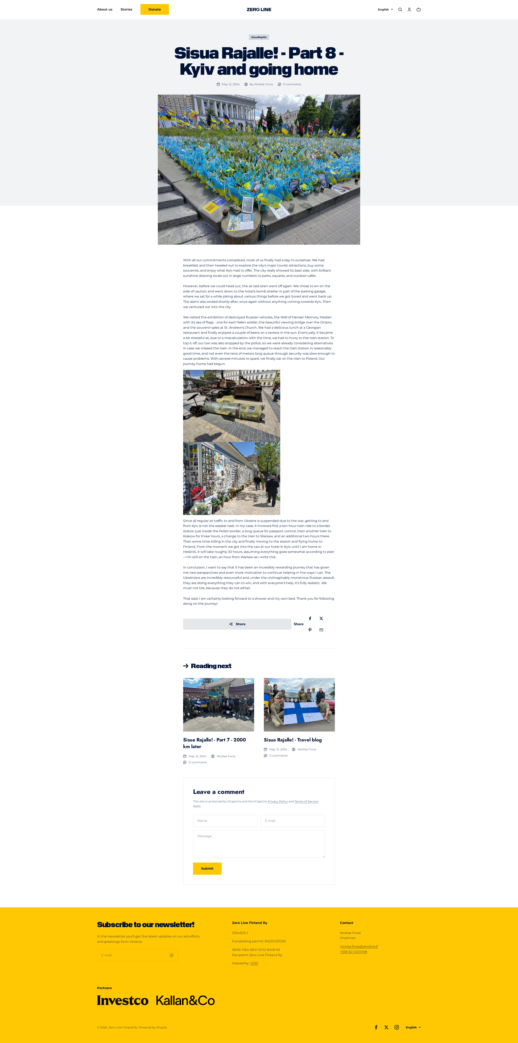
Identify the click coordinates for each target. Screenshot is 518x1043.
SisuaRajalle (259, 37)
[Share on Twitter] (321, 618)
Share (240, 624)
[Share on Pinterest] (310, 630)
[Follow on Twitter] (386, 1027)
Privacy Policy (278, 801)
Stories (126, 9)
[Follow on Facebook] (376, 1027)
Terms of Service (306, 801)
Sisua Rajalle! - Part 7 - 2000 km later (214, 743)
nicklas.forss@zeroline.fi (359, 946)
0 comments (292, 84)
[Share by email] (321, 630)
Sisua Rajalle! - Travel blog (293, 739)
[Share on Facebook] (310, 618)
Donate (155, 9)
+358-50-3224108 (353, 952)
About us (105, 9)
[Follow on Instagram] (396, 1027)
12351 (254, 963)
